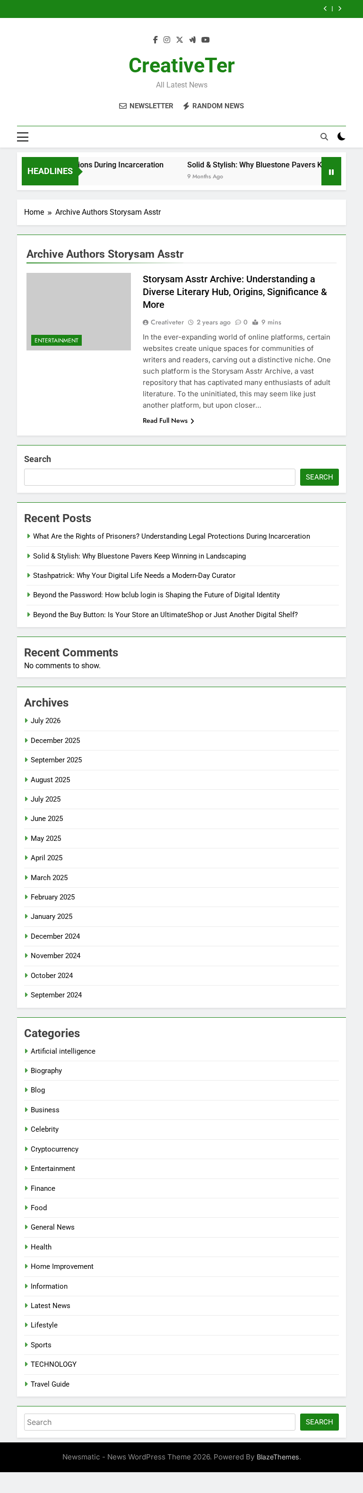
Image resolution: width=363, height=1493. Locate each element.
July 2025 (45, 799)
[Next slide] (339, 9)
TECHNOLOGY (54, 1364)
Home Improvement (62, 1266)
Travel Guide (50, 1384)
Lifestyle (44, 1325)
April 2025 (46, 858)
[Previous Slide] (325, 9)
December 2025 (55, 740)
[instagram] (167, 40)
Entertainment (56, 340)
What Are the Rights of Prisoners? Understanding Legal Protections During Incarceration (171, 536)
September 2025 (56, 760)
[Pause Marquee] (331, 171)
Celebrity (45, 1129)
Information (49, 1286)
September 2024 (56, 995)
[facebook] (155, 40)
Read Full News (165, 420)
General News (53, 1227)
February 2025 (53, 897)
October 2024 (52, 975)
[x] (179, 40)
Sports (41, 1345)
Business (45, 1110)
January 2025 (51, 916)
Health (41, 1247)
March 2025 (49, 877)
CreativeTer (182, 65)
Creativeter (167, 322)
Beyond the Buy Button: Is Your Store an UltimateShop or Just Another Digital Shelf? (165, 615)
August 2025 (50, 780)
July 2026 (45, 720)
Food (39, 1208)
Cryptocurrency (54, 1149)
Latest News (50, 1305)
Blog (38, 1090)
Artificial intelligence (63, 1051)
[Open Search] (324, 136)
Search (37, 459)
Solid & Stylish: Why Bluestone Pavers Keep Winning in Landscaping (139, 556)
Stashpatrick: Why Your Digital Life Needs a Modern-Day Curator (134, 575)
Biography (46, 1070)
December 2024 (55, 936)
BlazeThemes (278, 1457)
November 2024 (55, 956)
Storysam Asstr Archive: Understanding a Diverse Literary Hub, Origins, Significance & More (235, 291)
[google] (192, 40)
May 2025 (46, 838)
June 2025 (47, 818)
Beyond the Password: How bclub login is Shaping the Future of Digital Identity (156, 595)
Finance (43, 1188)
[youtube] (206, 40)
